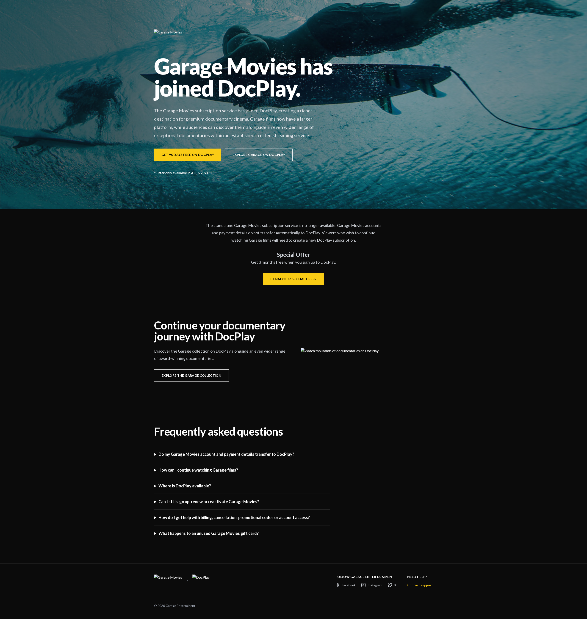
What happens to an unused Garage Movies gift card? (208, 533)
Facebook (349, 585)
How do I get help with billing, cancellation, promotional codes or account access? (234, 517)
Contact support (420, 585)
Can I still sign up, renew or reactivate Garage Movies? (208, 501)
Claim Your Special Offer (293, 279)
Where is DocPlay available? (184, 485)
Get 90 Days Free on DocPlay (187, 155)
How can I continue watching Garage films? (198, 470)
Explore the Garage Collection (191, 375)
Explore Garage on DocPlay (259, 155)
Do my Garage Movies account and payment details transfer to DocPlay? (226, 454)
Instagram (375, 585)
